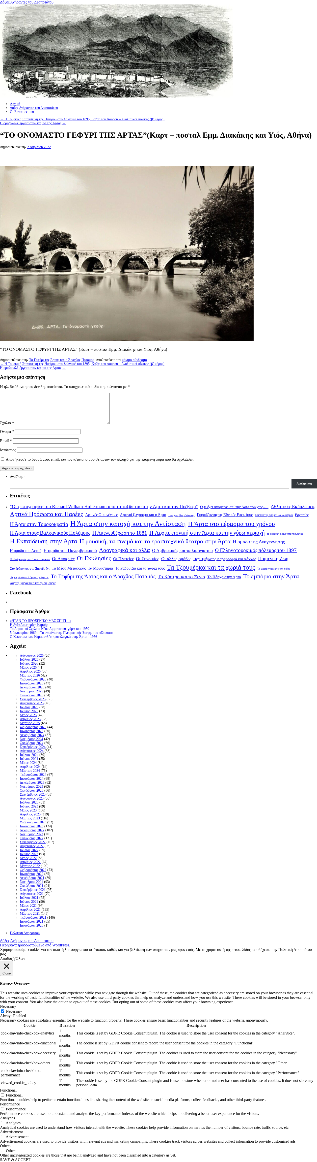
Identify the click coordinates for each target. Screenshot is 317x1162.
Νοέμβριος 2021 (31, 882)
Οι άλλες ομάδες (176, 558)
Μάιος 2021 (28, 905)
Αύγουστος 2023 (32, 798)
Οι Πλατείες (123, 558)
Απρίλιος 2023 (30, 814)
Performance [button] (10, 1104)
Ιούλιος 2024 (29, 755)
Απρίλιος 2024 (30, 767)
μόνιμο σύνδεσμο (134, 360)
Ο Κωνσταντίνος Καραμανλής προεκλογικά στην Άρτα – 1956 (53, 637)
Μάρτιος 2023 (30, 818)
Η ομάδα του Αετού (25, 551)
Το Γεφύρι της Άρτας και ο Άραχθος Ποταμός (61, 360)
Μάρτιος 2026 (30, 675)
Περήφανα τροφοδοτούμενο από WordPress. (35, 945)
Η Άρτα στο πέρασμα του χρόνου (231, 523)
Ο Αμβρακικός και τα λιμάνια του (182, 550)
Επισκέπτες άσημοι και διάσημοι (274, 515)
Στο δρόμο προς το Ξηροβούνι (30, 568)
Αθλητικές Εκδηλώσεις (293, 506)
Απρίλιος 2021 (30, 909)
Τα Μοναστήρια (100, 568)
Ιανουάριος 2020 (31, 925)
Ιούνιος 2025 (29, 711)
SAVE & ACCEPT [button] (15, 1160)
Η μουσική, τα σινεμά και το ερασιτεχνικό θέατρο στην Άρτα (155, 541)
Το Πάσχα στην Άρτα (224, 577)
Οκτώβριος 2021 (31, 886)
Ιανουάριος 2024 (31, 778)
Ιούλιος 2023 (29, 802)
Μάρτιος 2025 (30, 723)
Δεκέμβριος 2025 (32, 687)
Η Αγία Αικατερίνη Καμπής (29, 625)
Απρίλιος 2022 (30, 862)
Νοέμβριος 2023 (31, 786)
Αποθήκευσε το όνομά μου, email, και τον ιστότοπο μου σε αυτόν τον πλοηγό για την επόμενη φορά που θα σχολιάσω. (100, 459)
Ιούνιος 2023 (29, 806)
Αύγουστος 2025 (32, 703)
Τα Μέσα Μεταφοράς (69, 568)
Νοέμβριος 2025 (31, 691)
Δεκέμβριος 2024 (32, 735)
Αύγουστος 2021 (32, 894)
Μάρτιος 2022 (30, 866)
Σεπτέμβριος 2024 (33, 747)
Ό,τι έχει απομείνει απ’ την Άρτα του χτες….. (234, 507)
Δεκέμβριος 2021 (32, 878)
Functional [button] (8, 1090)
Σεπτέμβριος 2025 (33, 699)
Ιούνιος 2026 (29, 663)
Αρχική (15, 104)
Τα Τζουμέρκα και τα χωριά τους (211, 567)
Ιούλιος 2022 (29, 850)
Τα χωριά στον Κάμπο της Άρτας (29, 577)
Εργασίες (302, 515)
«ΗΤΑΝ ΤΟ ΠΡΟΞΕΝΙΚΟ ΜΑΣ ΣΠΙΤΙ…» (40, 621)
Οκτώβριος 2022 (31, 838)
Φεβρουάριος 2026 (33, 679)
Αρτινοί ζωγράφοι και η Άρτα (143, 515)
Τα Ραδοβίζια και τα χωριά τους (140, 568)
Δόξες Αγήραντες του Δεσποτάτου (26, 2)
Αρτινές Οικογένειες (101, 514)
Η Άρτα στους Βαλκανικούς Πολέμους (50, 533)
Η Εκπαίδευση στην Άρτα (43, 541)
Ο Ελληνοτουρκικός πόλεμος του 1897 (256, 550)
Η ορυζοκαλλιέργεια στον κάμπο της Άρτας (33, 123)
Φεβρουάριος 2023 (33, 822)
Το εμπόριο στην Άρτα (271, 576)
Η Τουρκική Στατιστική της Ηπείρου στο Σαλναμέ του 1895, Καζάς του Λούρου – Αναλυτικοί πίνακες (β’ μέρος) (82, 119)
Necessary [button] (8, 1006)
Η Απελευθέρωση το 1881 (119, 533)
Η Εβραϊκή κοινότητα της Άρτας (285, 533)
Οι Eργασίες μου (22, 112)
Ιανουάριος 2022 (31, 874)
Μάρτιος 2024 (30, 771)
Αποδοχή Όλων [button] (12, 958)
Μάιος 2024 (28, 763)
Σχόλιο (7, 423)
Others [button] (5, 1146)
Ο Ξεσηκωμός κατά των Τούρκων (30, 559)
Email (6, 441)
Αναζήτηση (17, 477)
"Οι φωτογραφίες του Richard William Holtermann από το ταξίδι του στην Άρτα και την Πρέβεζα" (104, 506)
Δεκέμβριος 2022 (32, 830)
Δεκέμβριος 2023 (32, 782)
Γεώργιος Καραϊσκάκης (181, 515)
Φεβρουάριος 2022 (33, 870)
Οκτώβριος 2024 (31, 743)
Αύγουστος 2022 (32, 846)
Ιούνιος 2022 (29, 854)
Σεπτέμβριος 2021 (33, 890)
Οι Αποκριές (63, 558)
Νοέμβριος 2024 (31, 739)
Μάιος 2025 (28, 715)
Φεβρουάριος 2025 (33, 727)
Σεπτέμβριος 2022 (33, 842)
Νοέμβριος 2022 (31, 834)
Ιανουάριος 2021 (31, 921)
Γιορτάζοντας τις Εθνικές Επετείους (225, 515)
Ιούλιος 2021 (29, 898)
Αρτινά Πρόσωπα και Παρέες (46, 514)
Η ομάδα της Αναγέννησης (259, 541)
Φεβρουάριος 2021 (33, 917)
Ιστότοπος (8, 450)
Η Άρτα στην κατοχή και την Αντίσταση (128, 523)
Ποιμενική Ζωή (273, 558)
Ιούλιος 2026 (29, 659)
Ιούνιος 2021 (29, 902)
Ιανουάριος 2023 (31, 826)
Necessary (14, 1011)
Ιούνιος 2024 (29, 759)
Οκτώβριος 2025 (31, 695)
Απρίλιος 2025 (30, 719)
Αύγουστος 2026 (32, 655)
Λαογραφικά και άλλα (124, 550)
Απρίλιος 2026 (30, 671)
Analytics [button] (7, 1118)
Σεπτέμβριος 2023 (33, 794)
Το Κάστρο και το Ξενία (181, 576)
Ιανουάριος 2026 (31, 683)
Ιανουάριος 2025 (31, 731)
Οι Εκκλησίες (94, 558)
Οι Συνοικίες (147, 558)
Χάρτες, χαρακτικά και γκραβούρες (33, 583)
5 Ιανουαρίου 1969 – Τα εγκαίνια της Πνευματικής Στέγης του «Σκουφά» (61, 633)
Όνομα (7, 431)
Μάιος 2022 (28, 858)
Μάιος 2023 (28, 810)
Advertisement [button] (11, 1132)
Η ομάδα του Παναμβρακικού (70, 550)
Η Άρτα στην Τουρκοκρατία (39, 524)
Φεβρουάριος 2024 (33, 774)
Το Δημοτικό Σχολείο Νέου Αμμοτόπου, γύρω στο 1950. (50, 629)
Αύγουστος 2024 (32, 751)
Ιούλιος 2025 (29, 707)
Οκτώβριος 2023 (31, 790)
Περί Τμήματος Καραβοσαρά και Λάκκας (224, 559)
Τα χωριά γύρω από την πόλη (273, 568)
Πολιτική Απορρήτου (25, 933)
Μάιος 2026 (28, 667)
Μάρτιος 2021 (30, 913)
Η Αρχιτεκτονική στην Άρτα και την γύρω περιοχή (207, 532)
